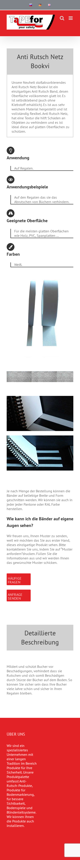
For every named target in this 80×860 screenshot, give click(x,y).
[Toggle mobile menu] (71, 18)
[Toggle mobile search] (62, 18)
